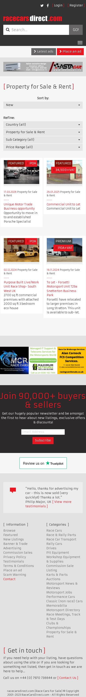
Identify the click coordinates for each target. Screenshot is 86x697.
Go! (76, 30)
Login (58, 5)
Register (76, 5)
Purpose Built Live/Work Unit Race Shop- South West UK (21, 286)
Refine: (9, 118)
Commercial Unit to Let (63, 204)
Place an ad (71, 51)
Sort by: (43, 98)
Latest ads (44, 51)
